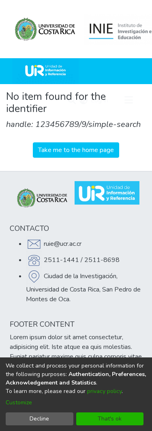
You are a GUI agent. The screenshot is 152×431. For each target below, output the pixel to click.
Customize (19, 402)
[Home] (45, 71)
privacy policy (104, 391)
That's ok (110, 419)
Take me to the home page (76, 150)
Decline (39, 419)
